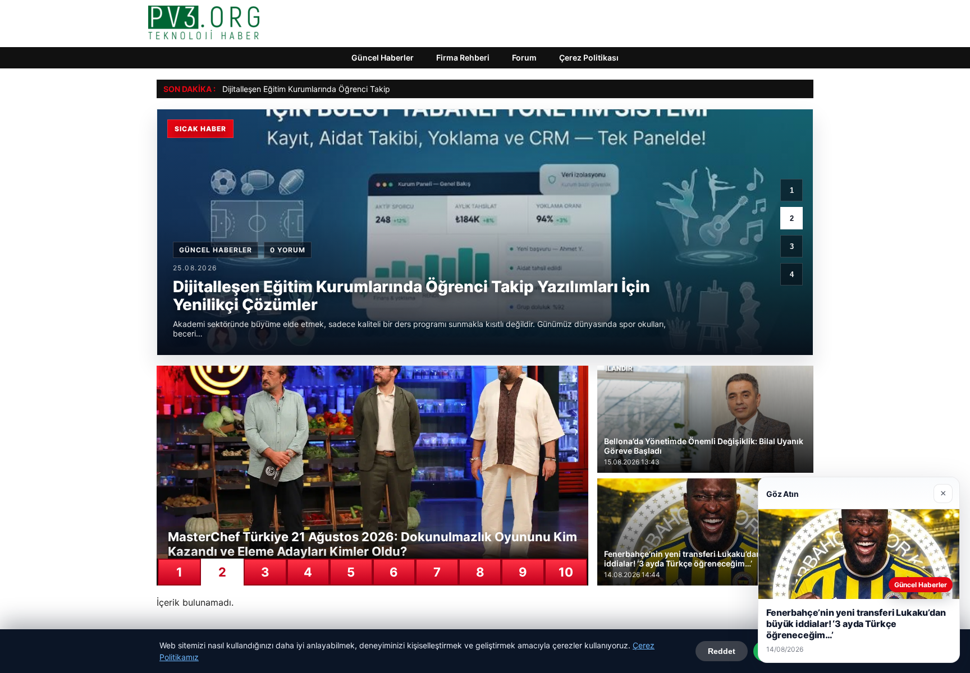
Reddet (721, 651)
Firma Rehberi (462, 57)
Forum (524, 57)
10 (566, 572)
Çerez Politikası (589, 57)
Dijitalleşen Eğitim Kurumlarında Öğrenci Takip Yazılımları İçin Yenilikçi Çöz (357, 89)
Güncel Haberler (382, 57)
